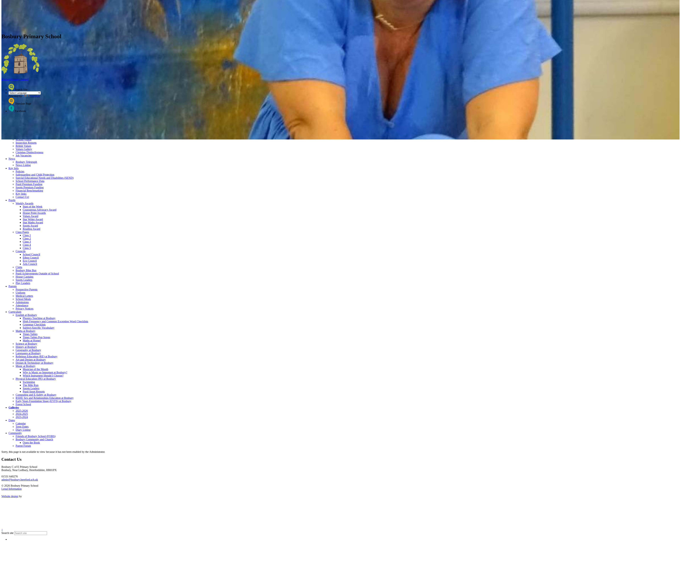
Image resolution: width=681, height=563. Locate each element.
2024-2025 (22, 413)
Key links (21, 193)
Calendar (21, 423)
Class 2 (27, 238)
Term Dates (22, 426)
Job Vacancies (23, 155)
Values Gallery (24, 149)
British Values (23, 145)
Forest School (23, 404)
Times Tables (30, 334)
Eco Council (30, 260)
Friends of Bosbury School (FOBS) (36, 436)
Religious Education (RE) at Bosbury (36, 356)
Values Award (30, 216)
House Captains (24, 276)
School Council (31, 254)
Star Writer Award (33, 219)
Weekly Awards (24, 203)
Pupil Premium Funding (29, 184)
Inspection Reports (26, 142)
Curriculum (15, 311)
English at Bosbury (26, 314)
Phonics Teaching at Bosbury (39, 318)
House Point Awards (34, 212)
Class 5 (27, 248)
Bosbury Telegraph (26, 161)
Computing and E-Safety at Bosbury (36, 394)
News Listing (23, 165)
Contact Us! (22, 196)
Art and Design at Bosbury (31, 359)
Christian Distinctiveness (29, 152)
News (12, 158)
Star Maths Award (33, 222)
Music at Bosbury (25, 366)
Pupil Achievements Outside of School (37, 273)
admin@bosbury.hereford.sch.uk (19, 479)
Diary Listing (23, 429)
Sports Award (30, 225)
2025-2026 (22, 410)
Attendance (22, 305)
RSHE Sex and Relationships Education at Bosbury (45, 397)
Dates (12, 420)
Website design (9, 496)
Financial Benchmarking (29, 190)
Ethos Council (31, 257)
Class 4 (27, 244)
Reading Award (31, 228)
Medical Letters (24, 295)
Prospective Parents (26, 289)
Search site (7, 532)
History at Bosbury (26, 346)
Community (15, 433)
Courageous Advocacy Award (39, 209)
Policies (20, 171)
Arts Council (30, 263)
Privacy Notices (24, 308)
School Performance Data (30, 181)
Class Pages (22, 232)
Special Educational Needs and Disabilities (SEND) (45, 177)
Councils (21, 251)
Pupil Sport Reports (34, 391)
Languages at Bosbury (28, 353)
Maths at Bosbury (25, 330)
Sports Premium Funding (30, 187)
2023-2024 (22, 417)
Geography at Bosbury (28, 350)
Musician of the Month (35, 369)
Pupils (12, 200)
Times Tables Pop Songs (36, 337)
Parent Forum (23, 445)
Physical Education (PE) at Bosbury (36, 378)
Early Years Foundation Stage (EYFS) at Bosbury (43, 401)
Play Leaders (23, 283)
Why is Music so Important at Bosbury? (45, 372)
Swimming (29, 381)
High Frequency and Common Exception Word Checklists (55, 321)
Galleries (14, 407)
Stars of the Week (32, 206)
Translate (35, 96)
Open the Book (31, 442)
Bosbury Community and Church (34, 439)
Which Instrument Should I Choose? (43, 375)
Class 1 (27, 235)
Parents (13, 286)
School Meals (23, 299)
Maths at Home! (32, 340)
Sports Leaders (24, 279)
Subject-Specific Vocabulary (38, 327)
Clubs (19, 267)
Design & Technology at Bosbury (34, 362)
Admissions (22, 302)
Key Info (14, 168)
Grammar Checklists (34, 324)
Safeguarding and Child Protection (35, 174)
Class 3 (27, 241)
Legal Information (11, 488)
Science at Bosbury (26, 343)
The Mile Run (30, 385)
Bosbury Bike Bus (26, 270)
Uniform (20, 292)
